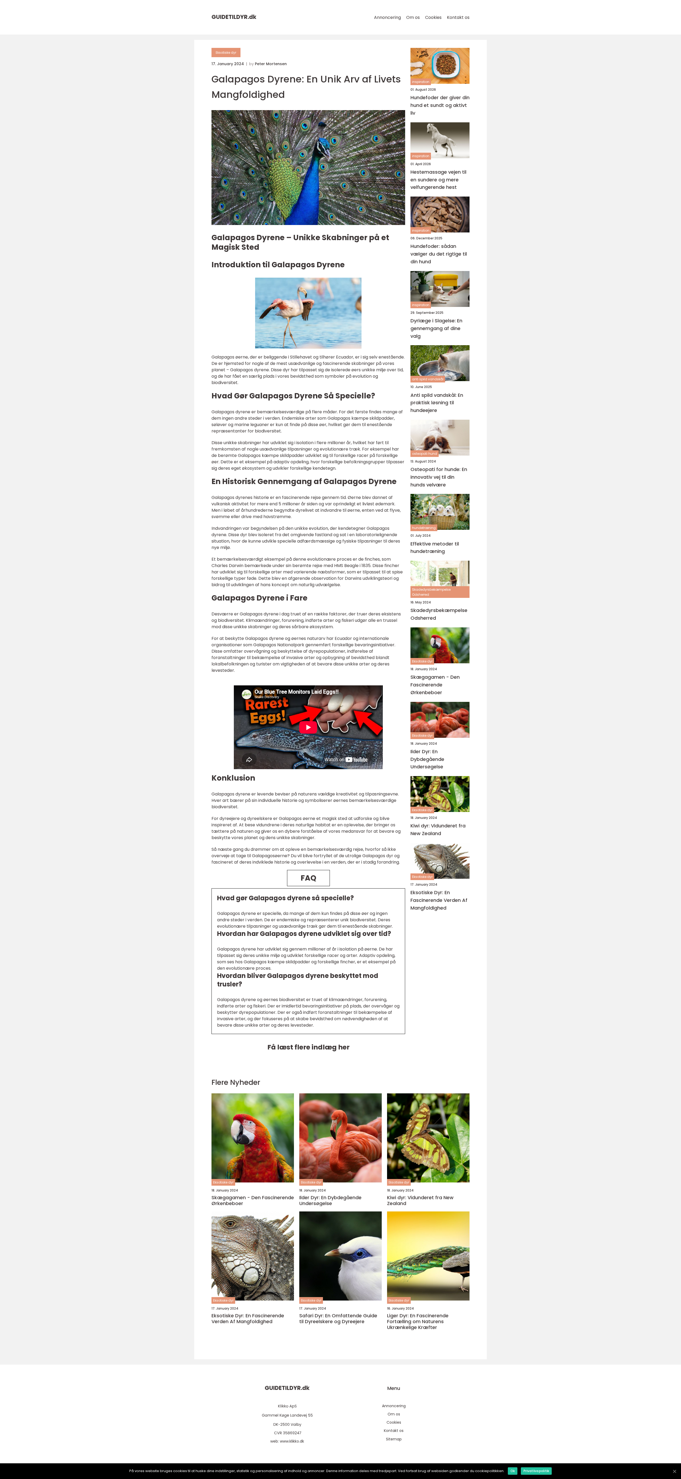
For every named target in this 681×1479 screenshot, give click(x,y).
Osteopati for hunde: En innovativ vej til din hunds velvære (438, 477)
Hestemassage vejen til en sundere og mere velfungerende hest (438, 180)
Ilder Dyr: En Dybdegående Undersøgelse (427, 759)
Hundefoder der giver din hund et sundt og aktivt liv (440, 105)
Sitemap (394, 1439)
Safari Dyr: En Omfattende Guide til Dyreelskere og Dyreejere (338, 1318)
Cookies (433, 17)
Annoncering (387, 17)
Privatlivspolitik (536, 1471)
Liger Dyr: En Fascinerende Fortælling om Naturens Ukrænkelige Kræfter (418, 1321)
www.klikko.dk (292, 1441)
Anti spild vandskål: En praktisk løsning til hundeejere (436, 403)
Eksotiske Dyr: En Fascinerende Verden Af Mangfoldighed (438, 900)
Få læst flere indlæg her (308, 1047)
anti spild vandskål (427, 379)
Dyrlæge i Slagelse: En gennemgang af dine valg (436, 328)
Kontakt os (458, 17)
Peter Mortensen (271, 64)
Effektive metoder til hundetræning (434, 547)
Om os (413, 17)
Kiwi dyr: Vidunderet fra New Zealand (438, 829)
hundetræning (424, 528)
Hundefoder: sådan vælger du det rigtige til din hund (438, 254)
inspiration (420, 82)
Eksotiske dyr (226, 52)
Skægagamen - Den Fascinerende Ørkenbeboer (435, 685)
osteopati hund (424, 453)
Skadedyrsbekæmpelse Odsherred (431, 592)
